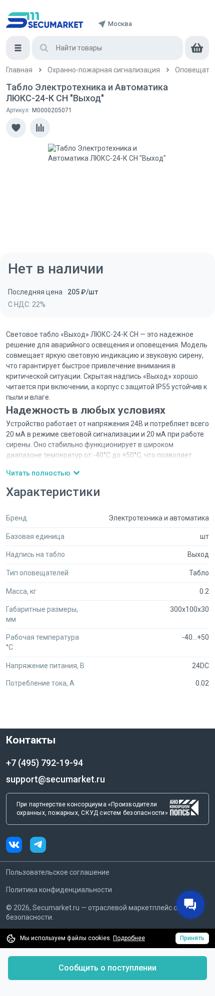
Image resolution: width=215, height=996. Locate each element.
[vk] (18, 846)
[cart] (197, 48)
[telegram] (38, 846)
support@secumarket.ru (55, 779)
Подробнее (129, 938)
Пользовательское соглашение (58, 872)
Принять (192, 938)
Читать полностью (38, 473)
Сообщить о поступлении (107, 968)
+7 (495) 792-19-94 (44, 762)
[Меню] (18, 48)
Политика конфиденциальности (59, 890)
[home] (44, 20)
